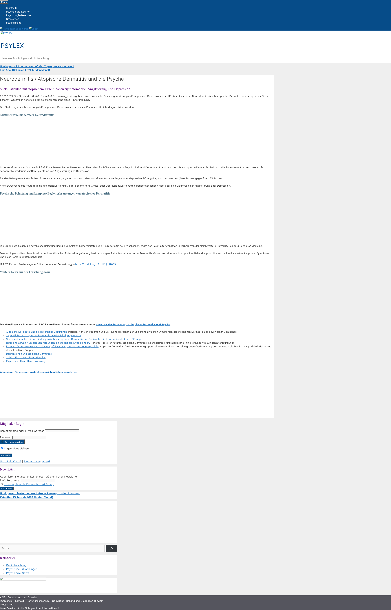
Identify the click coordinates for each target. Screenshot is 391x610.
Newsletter (12, 18)
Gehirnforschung (16, 565)
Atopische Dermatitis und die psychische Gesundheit (36, 331)
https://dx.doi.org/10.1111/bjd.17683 (95, 264)
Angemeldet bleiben (16, 448)
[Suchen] (111, 548)
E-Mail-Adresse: (10, 480)
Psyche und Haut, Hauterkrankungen (27, 361)
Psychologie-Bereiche (18, 15)
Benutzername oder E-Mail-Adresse (22, 430)
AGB (2, 597)
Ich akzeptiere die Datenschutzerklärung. (29, 484)
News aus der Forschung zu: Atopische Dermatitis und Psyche (133, 324)
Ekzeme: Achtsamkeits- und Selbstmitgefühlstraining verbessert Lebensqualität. (52, 346)
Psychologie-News (17, 573)
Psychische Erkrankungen (21, 569)
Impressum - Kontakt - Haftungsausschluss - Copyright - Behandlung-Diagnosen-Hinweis (51, 600)
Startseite (11, 7)
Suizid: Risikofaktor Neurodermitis (26, 357)
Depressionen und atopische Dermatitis (29, 353)
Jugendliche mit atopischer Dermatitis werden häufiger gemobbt (43, 335)
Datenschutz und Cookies (22, 597)
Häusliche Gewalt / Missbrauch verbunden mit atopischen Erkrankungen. (48, 342)
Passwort (6, 437)
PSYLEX (12, 45)
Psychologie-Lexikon (18, 11)
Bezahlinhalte (13, 22)
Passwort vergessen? (37, 461)
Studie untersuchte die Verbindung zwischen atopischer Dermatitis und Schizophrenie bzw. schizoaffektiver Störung (73, 339)
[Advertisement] (91, 141)
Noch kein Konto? (10, 461)
